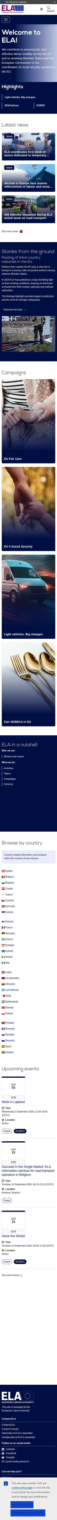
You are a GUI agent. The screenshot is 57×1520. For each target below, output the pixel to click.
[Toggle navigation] (6, 20)
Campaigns (10, 779)
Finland (9, 921)
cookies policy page (22, 1487)
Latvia (8, 972)
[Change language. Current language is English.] (41, 9)
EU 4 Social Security (18, 546)
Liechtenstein (12, 978)
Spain (8, 1046)
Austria (8, 871)
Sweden (9, 1052)
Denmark (10, 906)
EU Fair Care (13, 458)
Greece (9, 939)
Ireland (8, 957)
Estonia (9, 912)
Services (8, 784)
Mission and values (14, 756)
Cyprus (9, 894)
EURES (41, 105)
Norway (9, 1007)
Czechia (9, 900)
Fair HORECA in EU (17, 721)
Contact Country (10, 1429)
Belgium (9, 876)
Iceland (9, 951)
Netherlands (11, 1001)
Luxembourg (11, 990)
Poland (9, 1013)
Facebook (11, 1453)
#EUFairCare (12, 105)
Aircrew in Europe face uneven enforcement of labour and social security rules (27, 185)
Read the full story (13, 309)
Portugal (9, 1022)
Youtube (10, 1457)
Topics (7, 773)
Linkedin (10, 1449)
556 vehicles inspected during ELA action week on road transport (28, 216)
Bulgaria (9, 882)
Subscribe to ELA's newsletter (17, 1433)
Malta (8, 995)
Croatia (9, 888)
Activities (8, 768)
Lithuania (10, 984)
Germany (10, 933)
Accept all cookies (22, 1504)
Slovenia (9, 1040)
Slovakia (9, 1034)
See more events (10, 1275)
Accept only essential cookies (28, 1513)
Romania (10, 1028)
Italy (7, 962)
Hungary (9, 945)
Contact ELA (8, 1425)
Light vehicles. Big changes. (20, 97)
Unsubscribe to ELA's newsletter (18, 1437)
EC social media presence (15, 1461)
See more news (10, 231)
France (9, 927)
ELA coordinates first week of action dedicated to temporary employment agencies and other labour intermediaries (26, 153)
